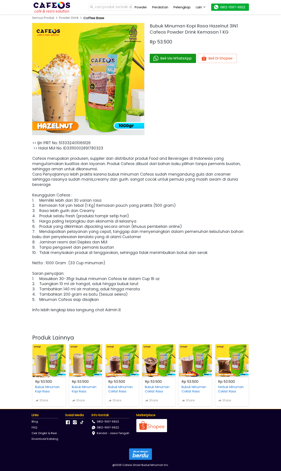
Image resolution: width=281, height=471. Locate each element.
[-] (67, 422)
